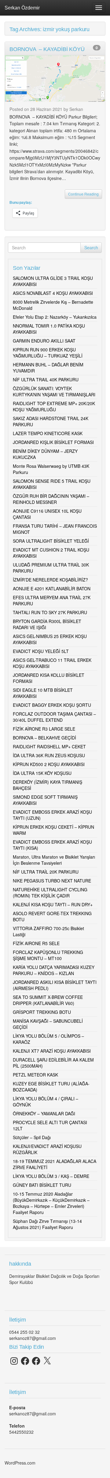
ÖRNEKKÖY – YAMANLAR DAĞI (44, 1113)
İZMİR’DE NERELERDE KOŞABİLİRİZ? (50, 580)
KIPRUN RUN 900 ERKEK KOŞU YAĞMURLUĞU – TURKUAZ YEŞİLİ (47, 353)
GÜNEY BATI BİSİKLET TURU (42, 1185)
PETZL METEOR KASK (35, 1075)
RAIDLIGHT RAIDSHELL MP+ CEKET (49, 746)
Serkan (76, 109)
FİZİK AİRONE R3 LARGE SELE (44, 729)
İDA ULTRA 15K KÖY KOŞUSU (42, 773)
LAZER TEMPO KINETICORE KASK (47, 433)
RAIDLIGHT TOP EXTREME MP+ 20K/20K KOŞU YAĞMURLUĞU (54, 406)
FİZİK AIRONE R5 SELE (36, 943)
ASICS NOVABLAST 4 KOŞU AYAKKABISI (53, 293)
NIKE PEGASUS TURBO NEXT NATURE (52, 881)
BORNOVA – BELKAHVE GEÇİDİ (44, 738)
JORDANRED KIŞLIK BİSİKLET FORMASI (53, 442)
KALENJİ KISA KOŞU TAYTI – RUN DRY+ (53, 904)
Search (91, 247)
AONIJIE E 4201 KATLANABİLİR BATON (51, 588)
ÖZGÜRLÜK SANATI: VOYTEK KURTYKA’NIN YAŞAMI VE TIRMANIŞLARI (54, 391)
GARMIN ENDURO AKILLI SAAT (44, 341)
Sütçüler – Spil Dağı (32, 1137)
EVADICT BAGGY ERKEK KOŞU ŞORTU (52, 705)
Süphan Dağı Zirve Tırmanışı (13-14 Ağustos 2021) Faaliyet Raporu (47, 1224)
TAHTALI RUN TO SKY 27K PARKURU (50, 612)
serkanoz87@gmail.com (32, 1338)
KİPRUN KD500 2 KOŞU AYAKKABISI (49, 764)
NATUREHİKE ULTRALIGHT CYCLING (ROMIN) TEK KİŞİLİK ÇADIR (50, 892)
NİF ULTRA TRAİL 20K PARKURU (46, 872)
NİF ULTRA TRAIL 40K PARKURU (46, 379)
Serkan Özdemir (22, 7)
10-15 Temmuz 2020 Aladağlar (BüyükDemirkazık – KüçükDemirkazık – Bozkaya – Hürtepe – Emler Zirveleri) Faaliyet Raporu (51, 1203)
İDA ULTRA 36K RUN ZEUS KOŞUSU (49, 755)
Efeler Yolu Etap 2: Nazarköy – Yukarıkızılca (55, 317)
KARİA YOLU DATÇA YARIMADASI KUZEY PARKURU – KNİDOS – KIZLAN (53, 970)
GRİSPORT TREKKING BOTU (42, 1012)
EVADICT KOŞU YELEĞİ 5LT (41, 651)
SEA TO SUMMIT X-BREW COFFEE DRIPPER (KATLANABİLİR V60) (48, 1000)
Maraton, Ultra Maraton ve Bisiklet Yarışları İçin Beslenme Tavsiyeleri (54, 860)
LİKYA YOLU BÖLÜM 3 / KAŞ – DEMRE (51, 1176)
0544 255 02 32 (24, 1332)
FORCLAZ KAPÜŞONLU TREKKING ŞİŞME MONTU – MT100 (48, 955)
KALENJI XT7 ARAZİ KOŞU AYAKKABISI (52, 1051)
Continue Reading (83, 193)
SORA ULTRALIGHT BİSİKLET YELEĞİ (51, 541)
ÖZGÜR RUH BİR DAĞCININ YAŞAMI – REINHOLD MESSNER (51, 499)
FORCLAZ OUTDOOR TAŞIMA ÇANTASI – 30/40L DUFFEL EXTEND (54, 717)
